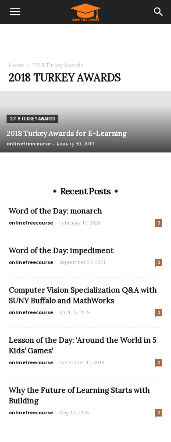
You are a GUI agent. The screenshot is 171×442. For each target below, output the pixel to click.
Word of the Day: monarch (55, 211)
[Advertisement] (85, 39)
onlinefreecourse (29, 143)
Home (16, 65)
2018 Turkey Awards (32, 118)
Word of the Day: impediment (61, 250)
